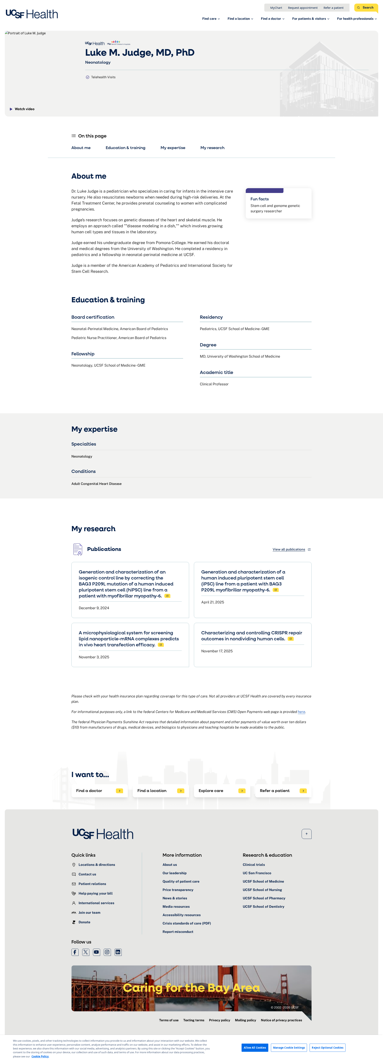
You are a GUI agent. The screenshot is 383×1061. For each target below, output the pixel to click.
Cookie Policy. (40, 1056)
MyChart (276, 8)
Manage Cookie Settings (289, 1047)
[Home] (33, 14)
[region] (191, 1048)
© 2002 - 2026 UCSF (285, 1007)
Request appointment (303, 8)
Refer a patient (334, 8)
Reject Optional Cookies (327, 1047)
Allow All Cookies (255, 1047)
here (301, 712)
